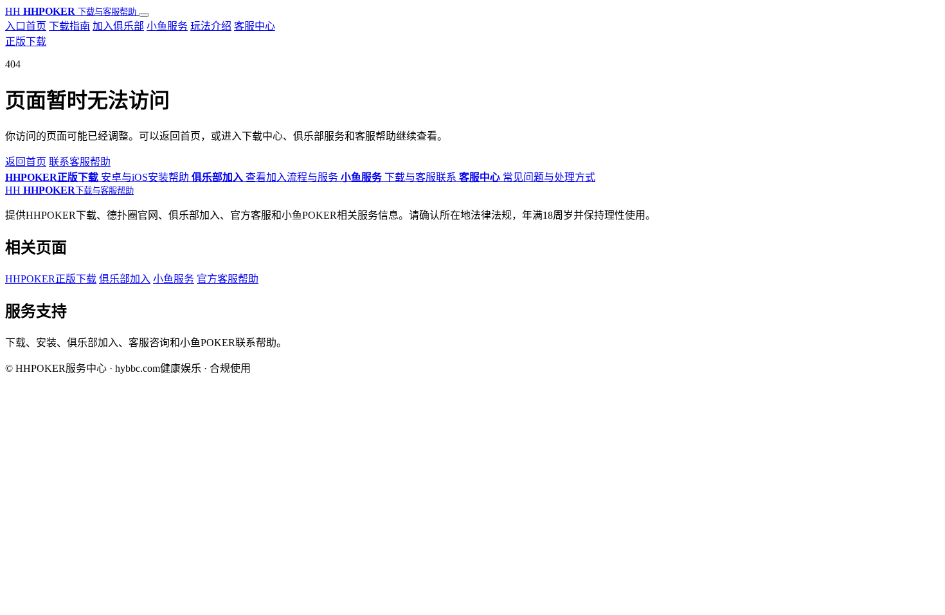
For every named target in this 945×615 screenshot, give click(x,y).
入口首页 (25, 26)
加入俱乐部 (118, 26)
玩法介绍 (210, 26)
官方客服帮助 (227, 278)
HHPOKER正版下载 (50, 278)
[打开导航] (144, 15)
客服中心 (254, 26)
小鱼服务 (167, 26)
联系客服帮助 (80, 161)
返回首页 (25, 161)
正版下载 (25, 41)
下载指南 (69, 26)
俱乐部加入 (124, 278)
